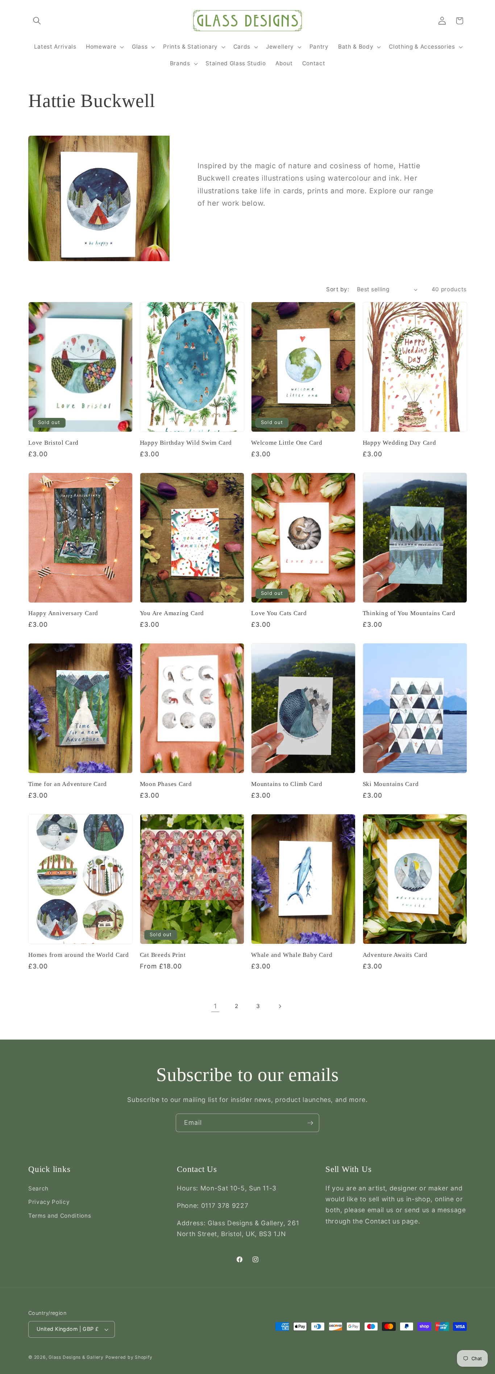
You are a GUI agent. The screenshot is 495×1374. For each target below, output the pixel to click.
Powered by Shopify (129, 1357)
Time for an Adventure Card (67, 784)
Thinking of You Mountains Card (409, 613)
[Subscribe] (310, 1123)
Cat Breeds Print (163, 954)
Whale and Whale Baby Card (292, 954)
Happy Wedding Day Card (399, 442)
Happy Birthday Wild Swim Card (186, 442)
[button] (37, 20)
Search (38, 1188)
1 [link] (215, 1006)
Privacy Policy (49, 1201)
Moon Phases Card (166, 784)
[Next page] (279, 1006)
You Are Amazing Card (172, 613)
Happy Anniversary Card (63, 613)
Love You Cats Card (279, 613)
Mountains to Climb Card (287, 784)
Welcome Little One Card (287, 442)
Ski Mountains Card (391, 784)
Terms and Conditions (59, 1215)
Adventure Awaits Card (395, 954)
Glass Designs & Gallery (76, 1357)
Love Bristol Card (53, 442)
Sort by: (337, 289)
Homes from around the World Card (78, 954)
